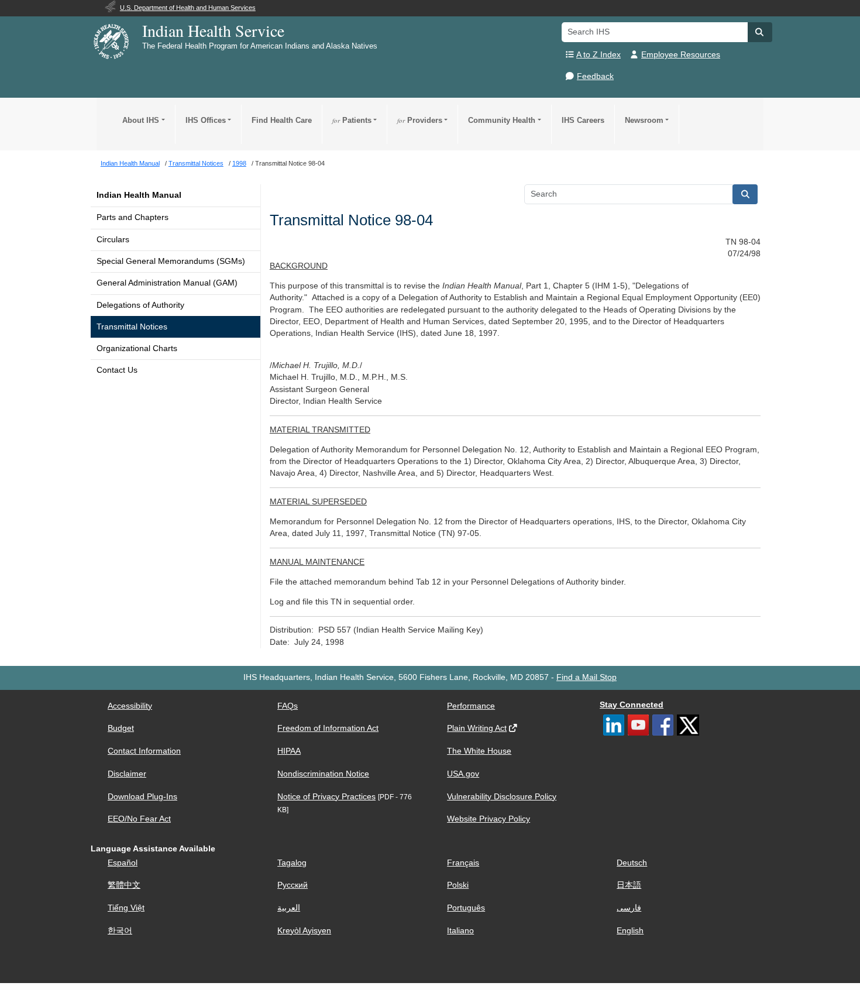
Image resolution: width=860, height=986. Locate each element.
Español (122, 862)
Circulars (113, 239)
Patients (351, 120)
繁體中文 (124, 885)
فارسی (629, 907)
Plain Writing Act (477, 728)
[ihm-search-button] (745, 194)
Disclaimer (127, 773)
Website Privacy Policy (488, 819)
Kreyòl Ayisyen (304, 930)
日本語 (629, 885)
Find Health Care (282, 120)
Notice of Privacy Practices (326, 796)
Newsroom (644, 120)
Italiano (460, 930)
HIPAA (289, 751)
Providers (419, 120)
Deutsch (632, 862)
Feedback (595, 76)
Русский (292, 885)
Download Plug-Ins (142, 796)
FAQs (287, 706)
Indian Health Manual (139, 195)
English (630, 930)
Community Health (501, 120)
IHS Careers (583, 120)
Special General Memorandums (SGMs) (171, 261)
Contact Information (144, 751)
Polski (458, 885)
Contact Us (117, 370)
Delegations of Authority (140, 305)
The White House (479, 751)
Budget (121, 728)
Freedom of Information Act (328, 728)
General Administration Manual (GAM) (167, 283)
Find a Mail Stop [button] (586, 677)
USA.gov (463, 773)
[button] (760, 32)
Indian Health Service (213, 30)
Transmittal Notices (132, 326)
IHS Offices (205, 120)
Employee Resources (680, 54)
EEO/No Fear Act (139, 819)
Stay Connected (631, 704)
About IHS (140, 120)
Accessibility (130, 706)
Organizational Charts (137, 348)
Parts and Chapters (132, 217)
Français (463, 862)
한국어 (120, 930)
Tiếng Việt (126, 907)
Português (466, 907)
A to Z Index (598, 54)
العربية (288, 907)
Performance (471, 706)
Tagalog (292, 862)
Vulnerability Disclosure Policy (501, 796)
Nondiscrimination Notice (323, 773)
